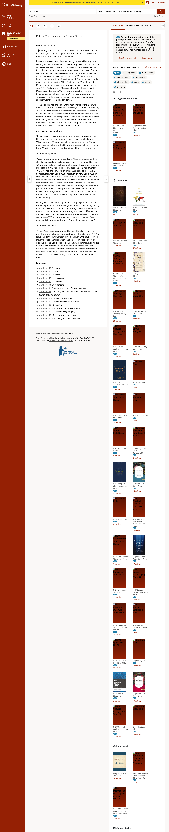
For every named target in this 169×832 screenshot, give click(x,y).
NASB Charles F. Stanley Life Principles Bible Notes (119, 129)
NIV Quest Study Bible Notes (120, 416)
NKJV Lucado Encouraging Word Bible (140, 592)
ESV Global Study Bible (140, 208)
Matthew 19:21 (46, 305)
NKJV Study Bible (140, 661)
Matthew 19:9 (45, 285)
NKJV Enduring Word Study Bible (140, 558)
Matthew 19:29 (46, 315)
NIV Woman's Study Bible (138, 485)
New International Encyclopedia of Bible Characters (140, 775)
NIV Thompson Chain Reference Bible (120, 486)
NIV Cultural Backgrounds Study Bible (121, 349)
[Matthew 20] (106, 179)
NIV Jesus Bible (139, 382)
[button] (155, 2)
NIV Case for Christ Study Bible (140, 312)
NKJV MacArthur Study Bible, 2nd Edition (139, 128)
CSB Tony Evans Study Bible (119, 208)
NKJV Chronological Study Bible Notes (121, 558)
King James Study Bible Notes (140, 242)
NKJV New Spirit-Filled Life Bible (120, 662)
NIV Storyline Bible (140, 415)
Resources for (126, 67)
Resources (118, 25)
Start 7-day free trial (127, 58)
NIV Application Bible (139, 275)
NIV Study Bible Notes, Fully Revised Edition (139, 450)
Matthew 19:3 (45, 271)
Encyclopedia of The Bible (119, 774)
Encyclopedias (123, 746)
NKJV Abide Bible (120, 519)
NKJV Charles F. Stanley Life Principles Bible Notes (139, 522)
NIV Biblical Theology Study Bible (119, 313)
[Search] (161, 11)
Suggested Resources (126, 98)
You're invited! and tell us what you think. (86, 2)
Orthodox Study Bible (139, 728)
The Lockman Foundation (61, 340)
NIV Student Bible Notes (120, 449)
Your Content (146, 25)
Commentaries (123, 828)
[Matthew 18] (29, 179)
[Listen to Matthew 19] (59, 26)
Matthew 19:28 (46, 308)
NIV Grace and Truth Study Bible (120, 383)
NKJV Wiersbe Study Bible (118, 695)
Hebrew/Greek (132, 25)
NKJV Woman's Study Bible (139, 695)
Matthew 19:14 (46, 298)
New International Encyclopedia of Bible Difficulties (120, 811)
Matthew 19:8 (45, 281)
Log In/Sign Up (157, 2)
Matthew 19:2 (45, 268)
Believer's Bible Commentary (119, 164)
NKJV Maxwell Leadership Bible (140, 626)
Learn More (147, 58)
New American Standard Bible (51, 333)
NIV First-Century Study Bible (140, 348)
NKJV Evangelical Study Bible (120, 591)
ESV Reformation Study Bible (120, 242)
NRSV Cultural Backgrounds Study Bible (121, 729)
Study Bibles (122, 180)
